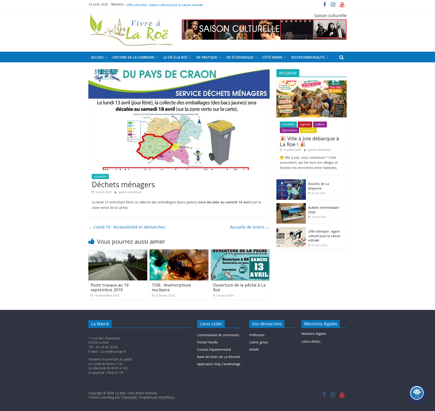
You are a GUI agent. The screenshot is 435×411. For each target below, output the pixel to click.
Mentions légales (313, 333)
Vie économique (240, 57)
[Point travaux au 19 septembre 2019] (117, 252)
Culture (320, 124)
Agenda (305, 124)
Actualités (100, 176)
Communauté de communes (218, 335)
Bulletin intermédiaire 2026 (146, 4)
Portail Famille (207, 342)
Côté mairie (272, 57)
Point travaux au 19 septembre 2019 (109, 287)
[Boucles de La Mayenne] (291, 182)
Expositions (289, 130)
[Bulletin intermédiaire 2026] (291, 205)
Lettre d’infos (311, 341)
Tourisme (308, 130)
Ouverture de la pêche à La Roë (239, 287)
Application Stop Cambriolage (218, 364)
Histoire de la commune (134, 57)
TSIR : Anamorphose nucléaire (171, 287)
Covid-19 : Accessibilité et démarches (126, 227)
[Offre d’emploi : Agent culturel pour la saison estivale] (291, 229)
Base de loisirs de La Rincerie (218, 357)
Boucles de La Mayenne (318, 186)
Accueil (97, 57)
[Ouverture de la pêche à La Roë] (240, 252)
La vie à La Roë (175, 57)
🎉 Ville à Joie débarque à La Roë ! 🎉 (309, 141)
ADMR (254, 349)
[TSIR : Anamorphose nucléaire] (179, 252)
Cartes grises (258, 342)
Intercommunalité (308, 57)
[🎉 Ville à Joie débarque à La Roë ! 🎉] (311, 83)
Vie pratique (206, 57)
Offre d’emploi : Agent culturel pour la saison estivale (324, 235)
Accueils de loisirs (250, 227)
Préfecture (257, 335)
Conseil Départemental (214, 349)
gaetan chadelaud (130, 192)
